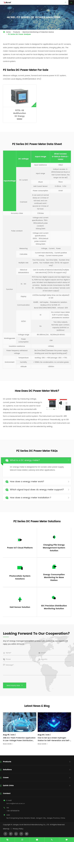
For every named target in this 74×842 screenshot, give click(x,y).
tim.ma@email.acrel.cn (15, 803)
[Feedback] (66, 840)
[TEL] (52, 840)
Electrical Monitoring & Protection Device (38, 32)
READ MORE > (8, 744)
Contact (6, 793)
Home (8, 32)
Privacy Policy (18, 829)
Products (16, 32)
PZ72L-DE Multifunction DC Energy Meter (19, 115)
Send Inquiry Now (15, 685)
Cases (6, 777)
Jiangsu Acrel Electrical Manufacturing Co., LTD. (31, 824)
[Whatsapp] (22, 840)
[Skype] (7, 840)
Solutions (7, 769)
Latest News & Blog (37, 706)
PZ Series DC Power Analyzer (19, 34)
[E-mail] (37, 840)
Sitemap (6, 829)
